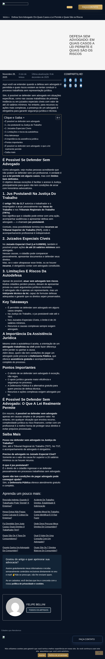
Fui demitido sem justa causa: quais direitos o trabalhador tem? (14, 527)
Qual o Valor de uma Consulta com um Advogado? (44, 539)
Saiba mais (10, 152)
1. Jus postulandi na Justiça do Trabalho (23, 125)
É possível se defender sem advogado (22, 121)
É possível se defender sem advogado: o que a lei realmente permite (27, 147)
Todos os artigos (38, 610)
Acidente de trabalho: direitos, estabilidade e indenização (44, 503)
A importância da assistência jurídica (21, 139)
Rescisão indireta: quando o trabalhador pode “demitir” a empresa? (16, 503)
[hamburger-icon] (69, 7)
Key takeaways (12, 135)
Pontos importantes (14, 142)
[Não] (99, 653)
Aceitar (42, 655)
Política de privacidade (58, 655)
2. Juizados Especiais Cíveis (18, 128)
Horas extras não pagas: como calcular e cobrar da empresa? (15, 515)
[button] (65, 80)
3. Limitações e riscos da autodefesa (21, 132)
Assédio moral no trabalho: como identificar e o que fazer (46, 515)
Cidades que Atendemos (11, 630)
